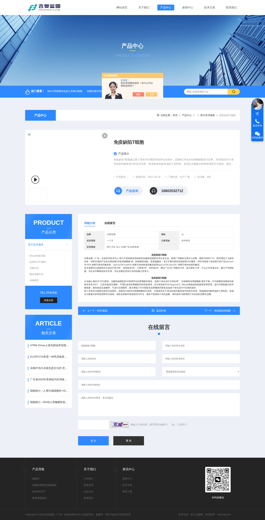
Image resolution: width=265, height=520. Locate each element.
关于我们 (143, 7)
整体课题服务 (39, 498)
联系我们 (231, 7)
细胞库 (36, 478)
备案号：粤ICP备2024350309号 (113, 514)
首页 (175, 115)
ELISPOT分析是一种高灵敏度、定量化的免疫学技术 (49, 356)
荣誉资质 (89, 485)
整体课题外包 (36, 274)
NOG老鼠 (102, 310)
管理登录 (210, 514)
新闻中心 (187, 7)
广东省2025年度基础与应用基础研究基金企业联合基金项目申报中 (49, 379)
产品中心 (165, 7)
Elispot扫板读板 (37, 255)
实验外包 (34, 268)
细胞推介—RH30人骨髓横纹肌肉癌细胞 (49, 402)
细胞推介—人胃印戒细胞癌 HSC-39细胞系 (49, 390)
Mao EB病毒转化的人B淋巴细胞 (64, 91)
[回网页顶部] (257, 114)
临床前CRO (38, 491)
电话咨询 (257, 125)
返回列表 (161, 310)
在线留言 (109, 223)
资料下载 (127, 491)
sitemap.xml (224, 514)
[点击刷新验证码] (119, 425)
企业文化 (89, 491)
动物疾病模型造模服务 (44, 485)
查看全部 (48, 300)
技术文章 (209, 7)
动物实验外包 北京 (97, 91)
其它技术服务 (207, 115)
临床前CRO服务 (37, 262)
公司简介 (89, 478)
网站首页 (121, 7)
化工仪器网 (197, 514)
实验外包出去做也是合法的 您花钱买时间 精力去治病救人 (49, 368)
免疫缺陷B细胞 (222, 310)
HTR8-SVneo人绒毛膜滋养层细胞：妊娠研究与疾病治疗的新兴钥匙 (49, 345)
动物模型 (34, 280)
